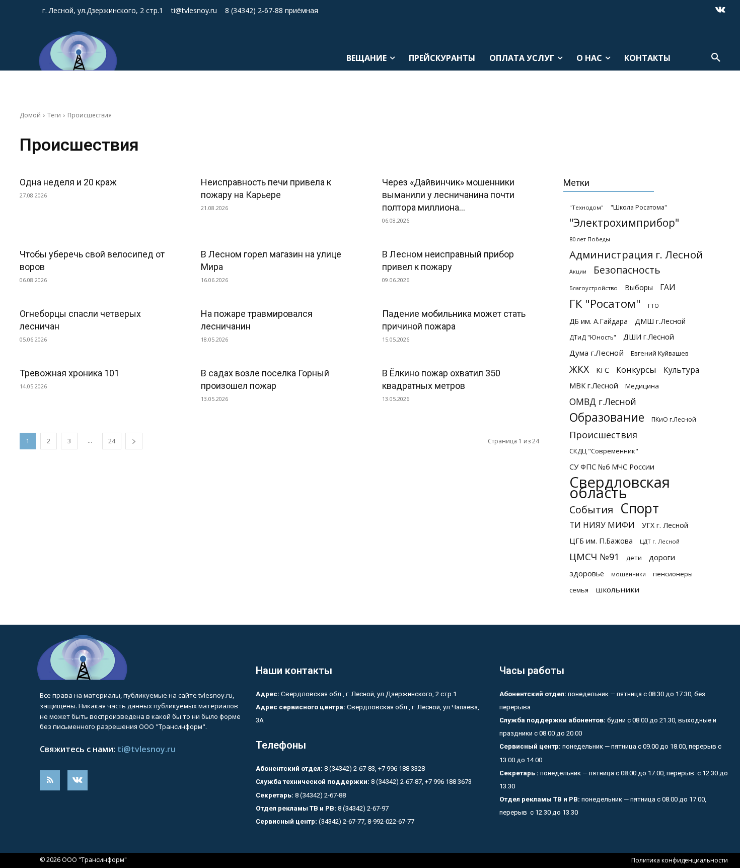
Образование (606, 417)
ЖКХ (579, 369)
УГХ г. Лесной (665, 525)
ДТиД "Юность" (592, 337)
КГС (602, 370)
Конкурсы (636, 369)
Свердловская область (619, 487)
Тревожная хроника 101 (69, 373)
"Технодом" (586, 207)
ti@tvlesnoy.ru (146, 749)
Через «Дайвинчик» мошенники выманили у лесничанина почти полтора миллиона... (448, 195)
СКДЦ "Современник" (603, 450)
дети (634, 557)
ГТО (653, 305)
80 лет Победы (589, 239)
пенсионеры (673, 574)
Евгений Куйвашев (660, 353)
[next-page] (133, 441)
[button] (716, 58)
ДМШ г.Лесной (660, 321)
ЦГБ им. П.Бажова (601, 541)
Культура (681, 370)
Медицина (642, 385)
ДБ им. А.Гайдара (598, 321)
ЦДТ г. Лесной (660, 541)
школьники (617, 589)
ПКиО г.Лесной (673, 419)
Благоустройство (593, 288)
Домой (30, 115)
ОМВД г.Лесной (602, 401)
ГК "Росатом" (605, 303)
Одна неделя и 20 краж (68, 182)
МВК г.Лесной (593, 385)
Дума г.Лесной (596, 353)
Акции (577, 271)
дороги (662, 557)
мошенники (628, 574)
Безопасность (627, 270)
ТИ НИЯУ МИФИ (602, 525)
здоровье (586, 573)
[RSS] (50, 780)
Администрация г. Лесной (636, 254)
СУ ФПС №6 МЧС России (611, 466)
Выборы (639, 287)
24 (111, 441)
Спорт (639, 508)
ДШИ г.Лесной (648, 336)
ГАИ (668, 287)
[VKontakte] (720, 10)
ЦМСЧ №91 (594, 557)
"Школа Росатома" (639, 207)
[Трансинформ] (76, 51)
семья (578, 589)
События (591, 509)
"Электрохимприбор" (624, 223)
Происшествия (603, 435)
